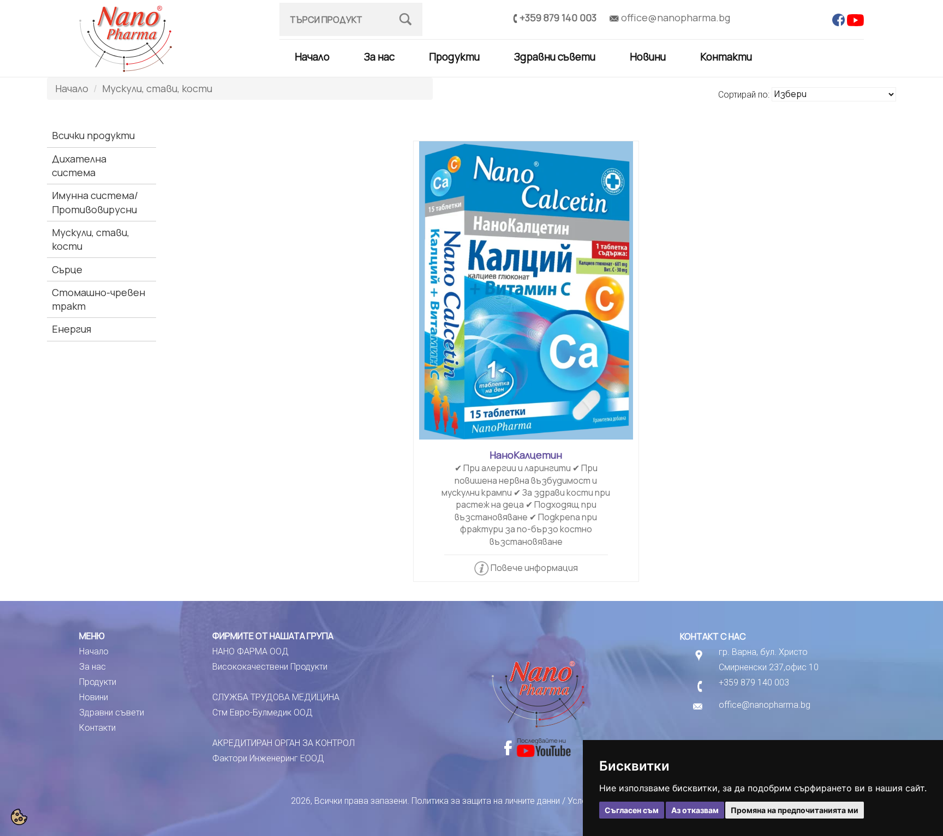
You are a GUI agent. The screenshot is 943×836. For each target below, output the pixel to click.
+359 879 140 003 (558, 17)
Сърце (67, 269)
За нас (379, 57)
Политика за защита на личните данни (485, 801)
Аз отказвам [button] (695, 810)
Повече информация (534, 568)
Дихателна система (79, 165)
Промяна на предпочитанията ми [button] (794, 810)
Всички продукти (93, 135)
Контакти (726, 57)
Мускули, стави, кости (157, 88)
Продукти (454, 57)
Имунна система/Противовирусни (95, 202)
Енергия (71, 328)
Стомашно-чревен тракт (98, 299)
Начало (312, 57)
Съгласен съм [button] (632, 810)
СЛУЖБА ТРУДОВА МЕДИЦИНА (275, 697)
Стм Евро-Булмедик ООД (262, 712)
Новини (648, 57)
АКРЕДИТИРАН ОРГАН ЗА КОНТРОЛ (283, 743)
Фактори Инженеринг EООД (268, 758)
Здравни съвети (554, 57)
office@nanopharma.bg (675, 17)
